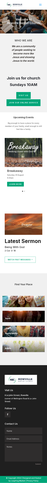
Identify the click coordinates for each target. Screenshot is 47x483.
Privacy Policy (32, 481)
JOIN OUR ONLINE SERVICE (23, 103)
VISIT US (23, 95)
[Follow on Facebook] (7, 414)
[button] (8, 163)
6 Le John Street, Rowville (16, 395)
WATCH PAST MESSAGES (19, 260)
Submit (38, 464)
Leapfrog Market (18, 481)
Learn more (15, 184)
